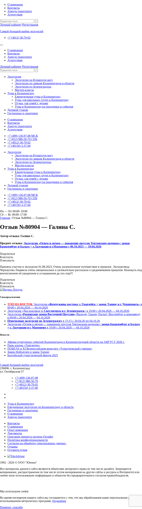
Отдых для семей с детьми (31, 103)
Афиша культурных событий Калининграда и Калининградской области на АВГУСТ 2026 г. (66, 342)
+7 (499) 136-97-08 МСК (22, 135)
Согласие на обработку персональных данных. (36, 443)
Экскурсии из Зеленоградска (33, 86)
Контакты (13, 7)
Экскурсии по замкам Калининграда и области (44, 83)
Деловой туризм (17, 109)
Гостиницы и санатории (22, 113)
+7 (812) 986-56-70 (26, 381)
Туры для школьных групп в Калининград (41, 100)
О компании (15, 4)
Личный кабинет (10, 24)
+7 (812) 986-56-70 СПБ (22, 139)
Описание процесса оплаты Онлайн (30, 436)
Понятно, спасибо (11, 507)
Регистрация (30, 24)
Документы (14, 433)
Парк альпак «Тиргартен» (23, 345)
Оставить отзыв (17, 449)
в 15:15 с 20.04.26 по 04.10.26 (53, 320)
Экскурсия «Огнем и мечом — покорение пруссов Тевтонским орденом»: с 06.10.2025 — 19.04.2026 (65, 245)
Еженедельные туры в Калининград (37, 96)
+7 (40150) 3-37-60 (19, 145)
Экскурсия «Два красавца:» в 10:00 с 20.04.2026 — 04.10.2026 (68, 310)
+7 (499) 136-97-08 (26, 377)
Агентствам (14, 14)
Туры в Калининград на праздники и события (44, 106)
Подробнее (59, 501)
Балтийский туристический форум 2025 (32, 355)
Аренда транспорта (19, 11)
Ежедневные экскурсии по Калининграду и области (40, 407)
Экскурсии (14, 76)
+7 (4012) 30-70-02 (19, 37)
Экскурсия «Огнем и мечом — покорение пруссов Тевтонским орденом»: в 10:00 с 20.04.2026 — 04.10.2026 (73, 326)
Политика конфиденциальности (27, 440)
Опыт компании (17, 430)
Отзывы (12, 446)
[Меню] (1, 44)
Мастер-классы (24, 90)
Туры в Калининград (20, 93)
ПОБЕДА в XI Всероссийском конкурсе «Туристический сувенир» (49, 348)
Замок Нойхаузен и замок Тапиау (28, 352)
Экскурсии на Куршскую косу (34, 80)
